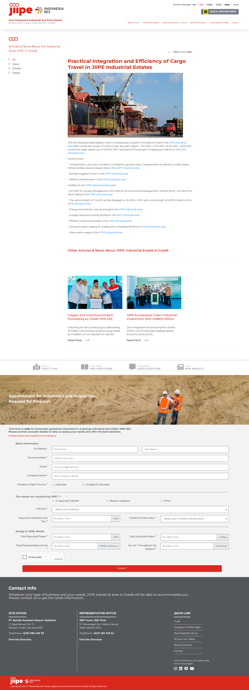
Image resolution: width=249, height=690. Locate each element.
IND (194, 5)
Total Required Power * (34, 536)
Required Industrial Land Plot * (33, 520)
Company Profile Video (187, 627)
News (15, 64)
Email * (44, 466)
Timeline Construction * (142, 518)
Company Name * (37, 475)
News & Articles (198, 22)
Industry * (42, 508)
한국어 (236, 5)
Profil (177, 621)
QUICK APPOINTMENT (223, 11)
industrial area (76, 153)
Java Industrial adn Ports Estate (74, 686)
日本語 (218, 5)
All (13, 59)
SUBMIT (122, 568)
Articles (16, 68)
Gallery (16, 73)
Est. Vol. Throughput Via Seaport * (142, 547)
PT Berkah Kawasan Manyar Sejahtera (43, 686)
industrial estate (101, 185)
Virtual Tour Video (184, 639)
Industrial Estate (151, 22)
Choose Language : (182, 4)
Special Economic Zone (175, 22)
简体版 (209, 5)
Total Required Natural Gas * (32, 547)
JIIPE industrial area (116, 173)
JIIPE (172, 142)
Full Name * (41, 448)
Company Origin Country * (32, 484)
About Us (132, 22)
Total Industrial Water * (142, 536)
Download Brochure (186, 633)
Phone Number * (38, 457)
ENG (201, 5)
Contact (178, 651)
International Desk (219, 22)
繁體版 (227, 5)
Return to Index (182, 52)
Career (235, 22)
